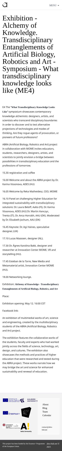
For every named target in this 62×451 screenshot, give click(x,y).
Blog (44, 408)
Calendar (46, 415)
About (45, 404)
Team (45, 411)
